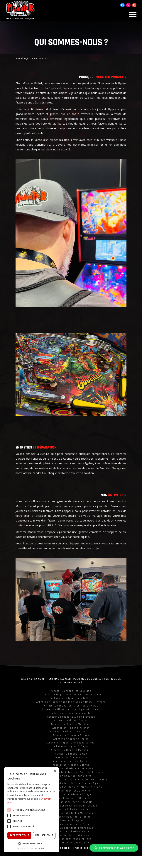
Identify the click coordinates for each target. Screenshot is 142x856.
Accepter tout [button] (19, 835)
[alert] (31, 809)
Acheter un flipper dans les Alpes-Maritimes (71, 709)
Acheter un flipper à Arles (71, 720)
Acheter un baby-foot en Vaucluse (71, 768)
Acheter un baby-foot (71, 820)
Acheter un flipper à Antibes (71, 761)
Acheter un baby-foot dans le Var (71, 776)
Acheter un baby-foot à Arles (71, 809)
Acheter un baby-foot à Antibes (71, 839)
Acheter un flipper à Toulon (71, 739)
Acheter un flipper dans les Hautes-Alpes (71, 705)
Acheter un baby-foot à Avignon (71, 790)
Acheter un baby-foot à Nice (71, 835)
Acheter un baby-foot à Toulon (71, 816)
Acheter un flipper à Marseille (71, 713)
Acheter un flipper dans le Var (71, 698)
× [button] (55, 771)
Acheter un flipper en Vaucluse (71, 691)
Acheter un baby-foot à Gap (71, 831)
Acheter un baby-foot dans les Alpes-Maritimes (71, 787)
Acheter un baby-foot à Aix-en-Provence (71, 805)
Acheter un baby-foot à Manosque (71, 828)
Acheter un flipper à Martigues (71, 724)
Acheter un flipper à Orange (71, 735)
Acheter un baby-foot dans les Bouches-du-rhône (71, 772)
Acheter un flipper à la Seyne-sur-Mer (71, 742)
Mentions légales (59, 679)
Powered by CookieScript (31, 848)
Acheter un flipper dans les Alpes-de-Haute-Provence (71, 702)
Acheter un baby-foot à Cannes (71, 842)
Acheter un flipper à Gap (71, 753)
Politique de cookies (87, 679)
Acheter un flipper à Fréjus (71, 746)
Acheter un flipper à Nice (71, 757)
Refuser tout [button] (44, 835)
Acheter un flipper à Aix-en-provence (71, 717)
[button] (113, 848)
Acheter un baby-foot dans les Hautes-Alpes (71, 783)
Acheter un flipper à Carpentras (71, 731)
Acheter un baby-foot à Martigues (71, 813)
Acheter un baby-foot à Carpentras (71, 798)
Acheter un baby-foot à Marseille (71, 802)
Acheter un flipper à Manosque (71, 750)
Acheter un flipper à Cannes (71, 765)
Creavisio (37, 679)
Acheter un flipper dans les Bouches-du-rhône (71, 694)
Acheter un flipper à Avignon (70, 728)
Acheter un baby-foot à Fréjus (71, 824)
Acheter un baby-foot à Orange (71, 794)
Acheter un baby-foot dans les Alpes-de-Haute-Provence (71, 779)
